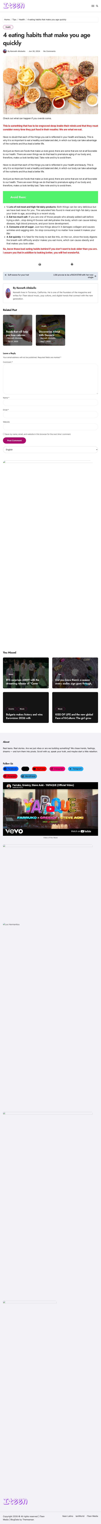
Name (6, 398)
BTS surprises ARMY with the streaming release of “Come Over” (22, 683)
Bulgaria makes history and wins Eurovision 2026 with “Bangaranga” (24, 717)
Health (8, 27)
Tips (59, 674)
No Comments (49, 51)
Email (6, 410)
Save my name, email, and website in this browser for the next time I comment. (38, 434)
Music (11, 674)
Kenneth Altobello (26, 288)
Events (11, 709)
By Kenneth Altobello (16, 51)
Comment (8, 362)
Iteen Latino (67, 1516)
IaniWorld (80, 1516)
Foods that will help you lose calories (17, 333)
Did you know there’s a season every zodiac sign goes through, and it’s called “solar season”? (73, 683)
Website (6, 422)
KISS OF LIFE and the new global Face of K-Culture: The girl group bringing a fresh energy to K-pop (74, 717)
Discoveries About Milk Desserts (49, 333)
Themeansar (28, 1519)
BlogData (14, 1519)
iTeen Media (92, 1516)
